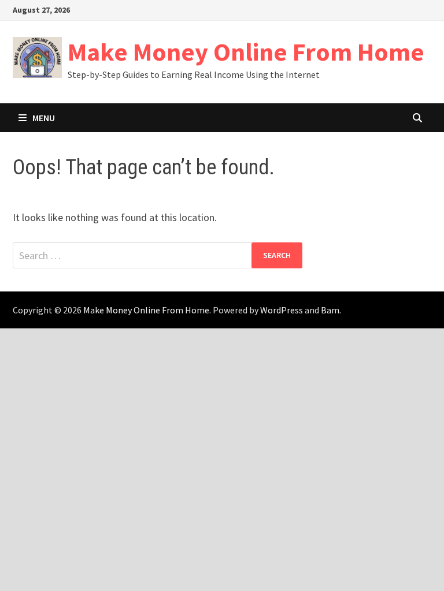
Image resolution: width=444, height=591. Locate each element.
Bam (330, 310)
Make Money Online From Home (246, 52)
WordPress (281, 310)
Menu (43, 118)
